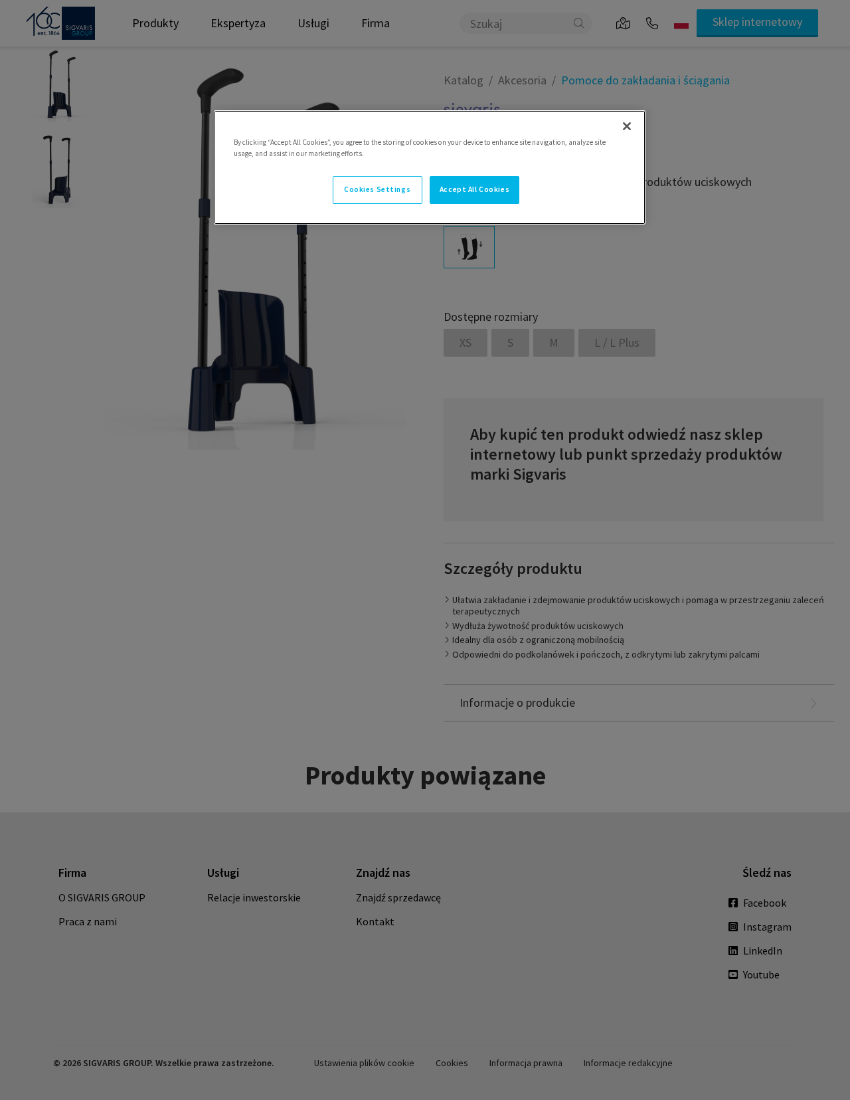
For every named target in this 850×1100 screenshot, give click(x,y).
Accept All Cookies (474, 189)
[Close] (626, 126)
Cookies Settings (377, 189)
